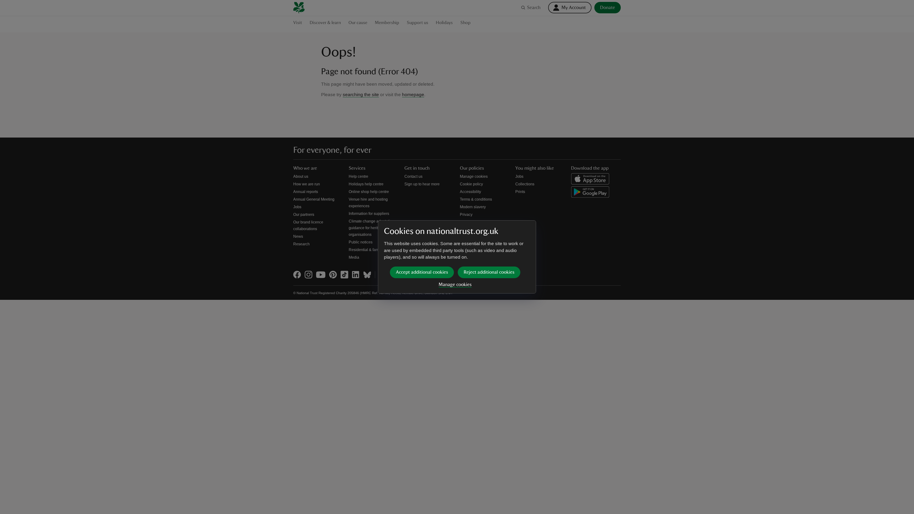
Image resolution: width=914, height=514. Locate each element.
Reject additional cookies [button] (489, 272)
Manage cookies (455, 284)
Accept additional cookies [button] (422, 272)
